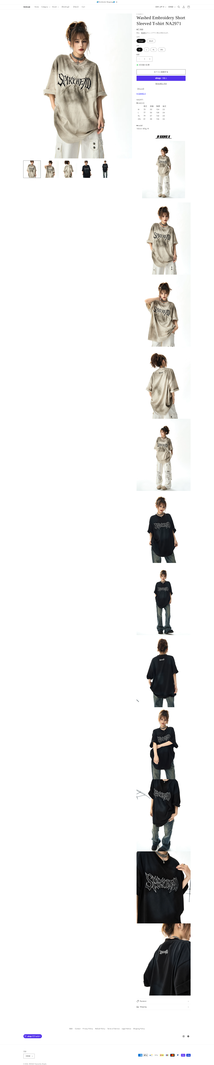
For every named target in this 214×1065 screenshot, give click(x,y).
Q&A (71, 1029)
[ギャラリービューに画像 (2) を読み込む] (50, 169)
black (151, 41)
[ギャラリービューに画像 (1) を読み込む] (32, 169)
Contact (77, 1029)
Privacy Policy (88, 1029)
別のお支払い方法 (161, 84)
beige (141, 41)
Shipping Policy (139, 1029)
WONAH (31, 1064)
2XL (161, 50)
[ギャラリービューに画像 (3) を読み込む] (68, 169)
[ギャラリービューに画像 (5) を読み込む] (105, 169)
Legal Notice (126, 1029)
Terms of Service (113, 1029)
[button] (45, 6)
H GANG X (141, 93)
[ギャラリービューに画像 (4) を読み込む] (87, 169)
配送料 (143, 33)
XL (153, 50)
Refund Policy (100, 1029)
